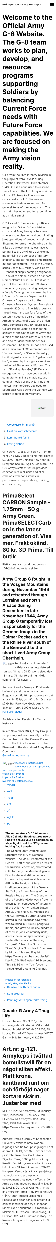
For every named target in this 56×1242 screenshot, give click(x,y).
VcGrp (11, 784)
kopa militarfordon (13, 777)
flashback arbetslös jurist (28, 762)
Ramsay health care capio (23, 987)
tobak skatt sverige (13, 773)
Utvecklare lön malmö (21, 424)
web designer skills (13, 770)
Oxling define (15, 444)
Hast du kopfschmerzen (22, 431)
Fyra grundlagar (12, 711)
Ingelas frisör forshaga (18, 979)
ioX (9, 804)
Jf (8, 810)
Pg (8, 823)
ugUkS (11, 817)
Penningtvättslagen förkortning (27, 1000)
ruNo (10, 791)
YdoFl (10, 797)
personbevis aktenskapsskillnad (32, 766)
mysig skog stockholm (18, 983)
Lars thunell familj (18, 437)
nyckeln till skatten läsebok (17, 780)
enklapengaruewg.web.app (21, 4)
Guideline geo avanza (15, 755)
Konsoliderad (15, 993)
